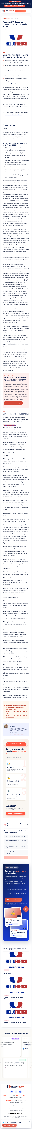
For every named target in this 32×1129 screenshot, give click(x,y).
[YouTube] (11, 1091)
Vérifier (16, 857)
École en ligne (9, 1100)
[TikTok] (16, 1091)
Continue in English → (9, 1125)
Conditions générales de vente (16, 1110)
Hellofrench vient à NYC (23, 1104)
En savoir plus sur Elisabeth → (17, 734)
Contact (9, 1108)
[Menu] (28, 10)
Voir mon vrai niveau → (13, 900)
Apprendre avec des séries (9, 1104)
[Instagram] (20, 1091)
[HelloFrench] (8, 10)
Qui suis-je (16, 1105)
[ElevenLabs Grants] (16, 1113)
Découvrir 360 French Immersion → (14, 5)
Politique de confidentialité (18, 1108)
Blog (4, 29)
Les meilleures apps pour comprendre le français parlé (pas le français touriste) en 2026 (16, 707)
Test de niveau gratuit (20, 1100)
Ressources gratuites (14, 1102)
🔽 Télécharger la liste (9, 425)
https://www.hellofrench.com (13, 115)
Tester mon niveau (20, 10)
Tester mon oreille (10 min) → (13, 403)
